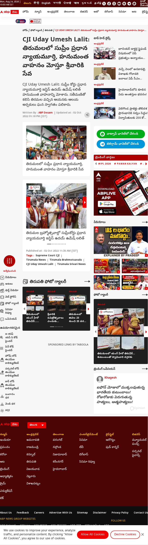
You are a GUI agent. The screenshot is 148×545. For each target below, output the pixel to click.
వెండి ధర (10, 404)
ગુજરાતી (86, 3)
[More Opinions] (145, 368)
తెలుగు (27, 3)
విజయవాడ (33, 469)
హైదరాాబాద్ (60, 469)
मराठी (57, 3)
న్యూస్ (37, 12)
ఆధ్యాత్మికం (6, 477)
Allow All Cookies (93, 535)
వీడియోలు (10, 277)
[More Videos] (145, 222)
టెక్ (2, 498)
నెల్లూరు (31, 477)
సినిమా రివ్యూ (9, 311)
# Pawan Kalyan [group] (125, 163)
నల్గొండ (57, 447)
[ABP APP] (107, 204)
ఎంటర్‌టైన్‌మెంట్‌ (87, 435)
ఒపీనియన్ (11, 319)
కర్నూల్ (30, 455)
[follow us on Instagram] (124, 3)
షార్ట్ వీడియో (11, 290)
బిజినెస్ (84, 12)
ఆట (134, 12)
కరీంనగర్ (58, 462)
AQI (7, 410)
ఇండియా (5, 440)
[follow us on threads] (114, 3)
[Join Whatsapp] (134, 3)
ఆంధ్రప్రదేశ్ (52, 12)
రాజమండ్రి (32, 447)
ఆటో (96, 12)
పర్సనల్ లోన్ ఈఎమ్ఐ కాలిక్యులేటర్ (12, 372)
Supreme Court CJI (48, 256)
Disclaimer (99, 513)
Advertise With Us (60, 513)
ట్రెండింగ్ (4, 469)
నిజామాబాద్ (60, 455)
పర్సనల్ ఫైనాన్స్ (137, 453)
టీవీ (81, 447)
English (46, 3)
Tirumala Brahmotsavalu (66, 260)
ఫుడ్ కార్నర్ (112, 447)
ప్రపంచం (5, 447)
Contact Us (141, 513)
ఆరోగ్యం (110, 440)
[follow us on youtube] (119, 3)
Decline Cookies (125, 535)
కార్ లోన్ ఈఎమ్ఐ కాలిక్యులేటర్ (12, 385)
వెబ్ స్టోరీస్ (10, 297)
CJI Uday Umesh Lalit (39, 264)
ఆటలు (9, 284)
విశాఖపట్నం (33, 484)
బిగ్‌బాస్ (109, 12)
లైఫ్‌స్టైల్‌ (110, 435)
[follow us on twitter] (104, 3)
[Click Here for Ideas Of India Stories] (35, 21)
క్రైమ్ (3, 484)
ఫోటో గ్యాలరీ (12, 303)
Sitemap (82, 513)
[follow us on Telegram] (129, 3)
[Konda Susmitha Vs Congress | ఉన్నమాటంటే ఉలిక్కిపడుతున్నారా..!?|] (107, 282)
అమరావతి (32, 440)
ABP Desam (45, 113)
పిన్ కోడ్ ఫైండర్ (9, 348)
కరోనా (3, 455)
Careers (39, 513)
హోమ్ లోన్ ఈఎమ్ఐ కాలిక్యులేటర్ (12, 359)
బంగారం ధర (10, 396)
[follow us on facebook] (109, 3)
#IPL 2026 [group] (104, 163)
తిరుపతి (48, 30)
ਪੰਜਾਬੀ (67, 3)
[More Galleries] (87, 281)
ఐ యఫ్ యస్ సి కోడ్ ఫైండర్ (11, 337)
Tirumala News (36, 260)
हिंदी (36, 3)
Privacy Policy (120, 513)
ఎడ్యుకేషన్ (6, 491)
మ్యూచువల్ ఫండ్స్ (139, 442)
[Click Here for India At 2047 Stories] (20, 21)
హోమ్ (26, 12)
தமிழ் (98, 3)
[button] (9, 264)
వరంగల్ (57, 440)
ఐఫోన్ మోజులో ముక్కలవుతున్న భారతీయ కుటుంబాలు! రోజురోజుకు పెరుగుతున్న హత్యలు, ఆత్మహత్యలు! (121, 395)
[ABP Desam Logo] (9, 12)
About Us (6, 513)
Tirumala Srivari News (71, 264)
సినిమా (122, 12)
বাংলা (76, 3)
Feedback (23, 513)
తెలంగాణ (69, 12)
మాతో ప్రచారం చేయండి (144, 3)
